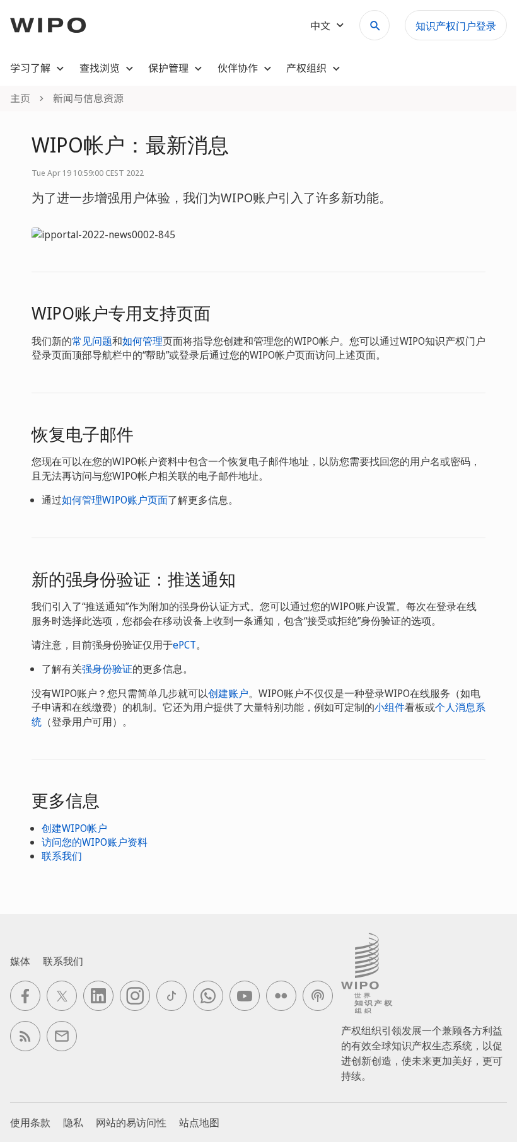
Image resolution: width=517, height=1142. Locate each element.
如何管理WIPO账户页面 (115, 500)
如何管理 (142, 341)
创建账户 (228, 693)
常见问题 (92, 341)
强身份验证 (107, 669)
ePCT (184, 645)
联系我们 (62, 856)
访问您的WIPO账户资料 (95, 842)
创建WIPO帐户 (74, 828)
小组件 (390, 707)
